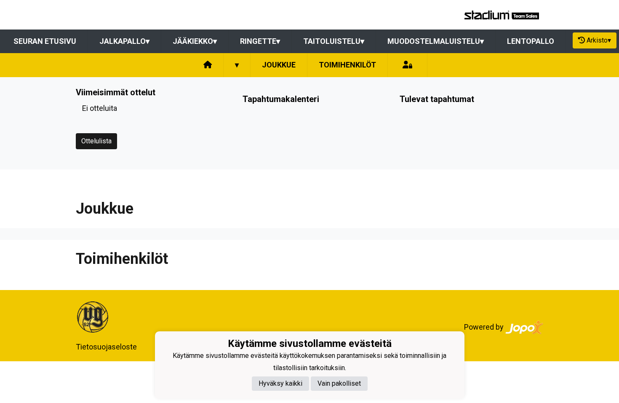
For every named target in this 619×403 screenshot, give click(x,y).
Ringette (260, 41)
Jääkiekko (195, 41)
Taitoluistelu (333, 41)
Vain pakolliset (339, 383)
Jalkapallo (124, 41)
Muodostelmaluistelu (435, 41)
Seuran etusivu (44, 41)
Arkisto (599, 40)
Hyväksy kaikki (280, 383)
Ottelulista (96, 141)
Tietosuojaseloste (106, 346)
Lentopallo (530, 41)
